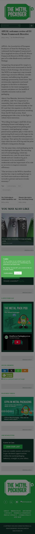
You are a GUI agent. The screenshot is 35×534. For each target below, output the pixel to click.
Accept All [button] (18, 273)
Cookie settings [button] (8, 273)
